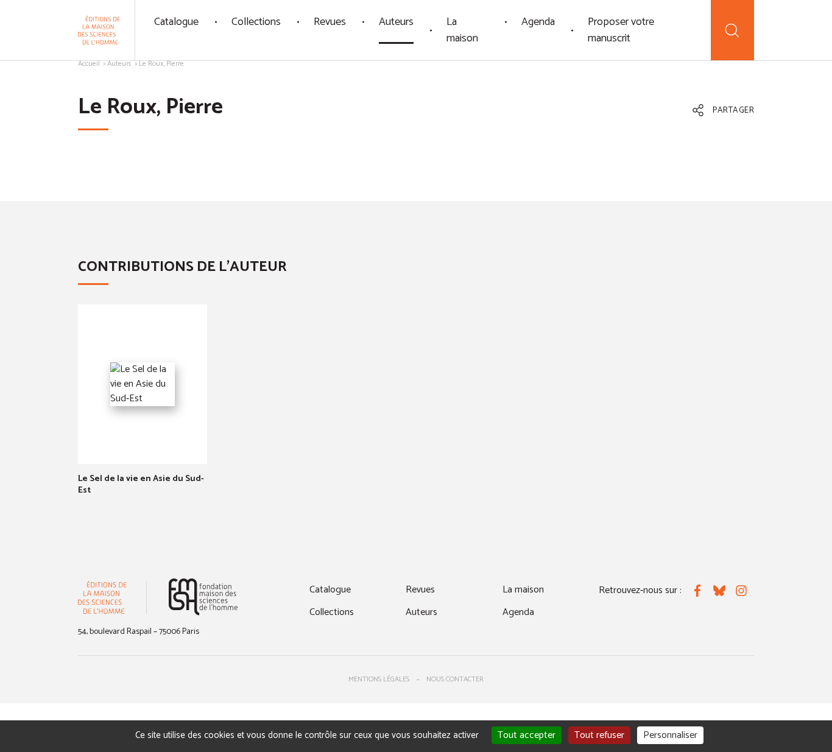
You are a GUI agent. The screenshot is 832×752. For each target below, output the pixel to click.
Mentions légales (378, 679)
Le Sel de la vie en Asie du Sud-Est (141, 484)
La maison (462, 30)
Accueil (89, 63)
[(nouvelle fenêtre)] (203, 597)
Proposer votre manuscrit (621, 30)
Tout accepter (526, 735)
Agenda (538, 22)
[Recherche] (732, 30)
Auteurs (396, 22)
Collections (256, 22)
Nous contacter (455, 679)
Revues (330, 22)
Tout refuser (599, 735)
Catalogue (176, 22)
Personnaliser (670, 735)
